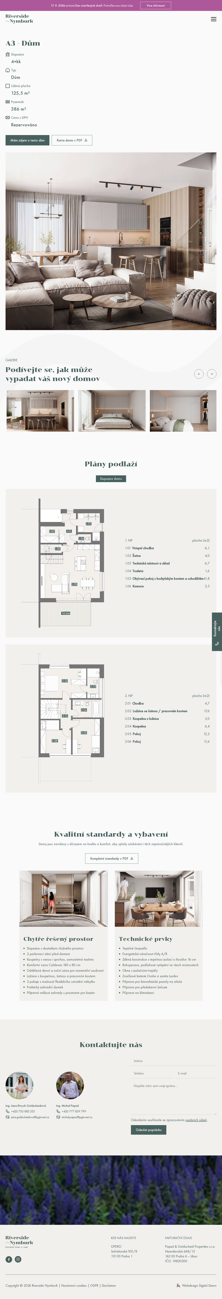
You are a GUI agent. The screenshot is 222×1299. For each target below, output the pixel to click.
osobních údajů (196, 1120)
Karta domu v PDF (70, 140)
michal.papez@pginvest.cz (77, 1117)
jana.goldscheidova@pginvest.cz (30, 1117)
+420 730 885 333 (23, 1111)
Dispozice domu (111, 478)
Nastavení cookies (74, 1286)
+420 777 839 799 (74, 1111)
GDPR (94, 1285)
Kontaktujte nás (217, 629)
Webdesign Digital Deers (199, 1285)
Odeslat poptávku (148, 1130)
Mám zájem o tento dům (27, 140)
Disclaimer (109, 1285)
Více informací (156, 5)
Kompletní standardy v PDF (109, 858)
